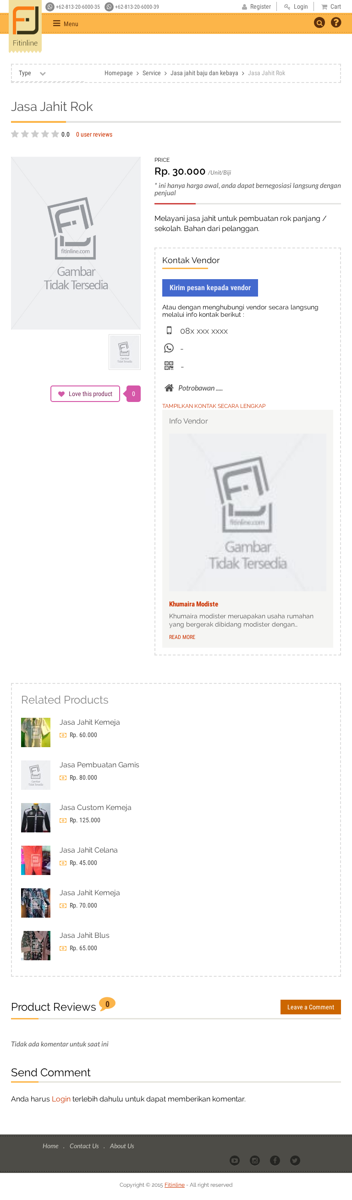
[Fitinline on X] (296, 1160)
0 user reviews (94, 134)
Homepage (118, 73)
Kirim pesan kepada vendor (210, 287)
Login (61, 1099)
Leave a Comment (310, 1007)
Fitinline (175, 1185)
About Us (122, 1146)
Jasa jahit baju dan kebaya (204, 73)
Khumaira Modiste (193, 604)
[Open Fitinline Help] (336, 23)
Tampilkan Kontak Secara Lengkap (213, 406)
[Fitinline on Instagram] (255, 1160)
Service (152, 73)
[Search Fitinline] (319, 22)
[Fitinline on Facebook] (275, 1160)
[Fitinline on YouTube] (235, 1160)
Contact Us (85, 1146)
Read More (182, 637)
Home (51, 1146)
